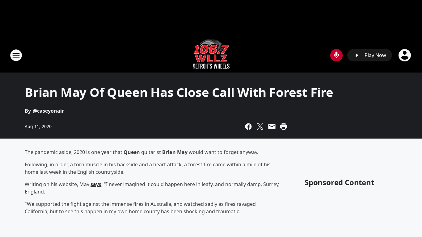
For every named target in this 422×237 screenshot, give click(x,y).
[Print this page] (283, 126)
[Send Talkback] (336, 55)
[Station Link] (211, 55)
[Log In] (405, 55)
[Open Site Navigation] (16, 55)
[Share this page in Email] (272, 126)
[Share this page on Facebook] (248, 126)
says (96, 184)
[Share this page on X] (260, 126)
